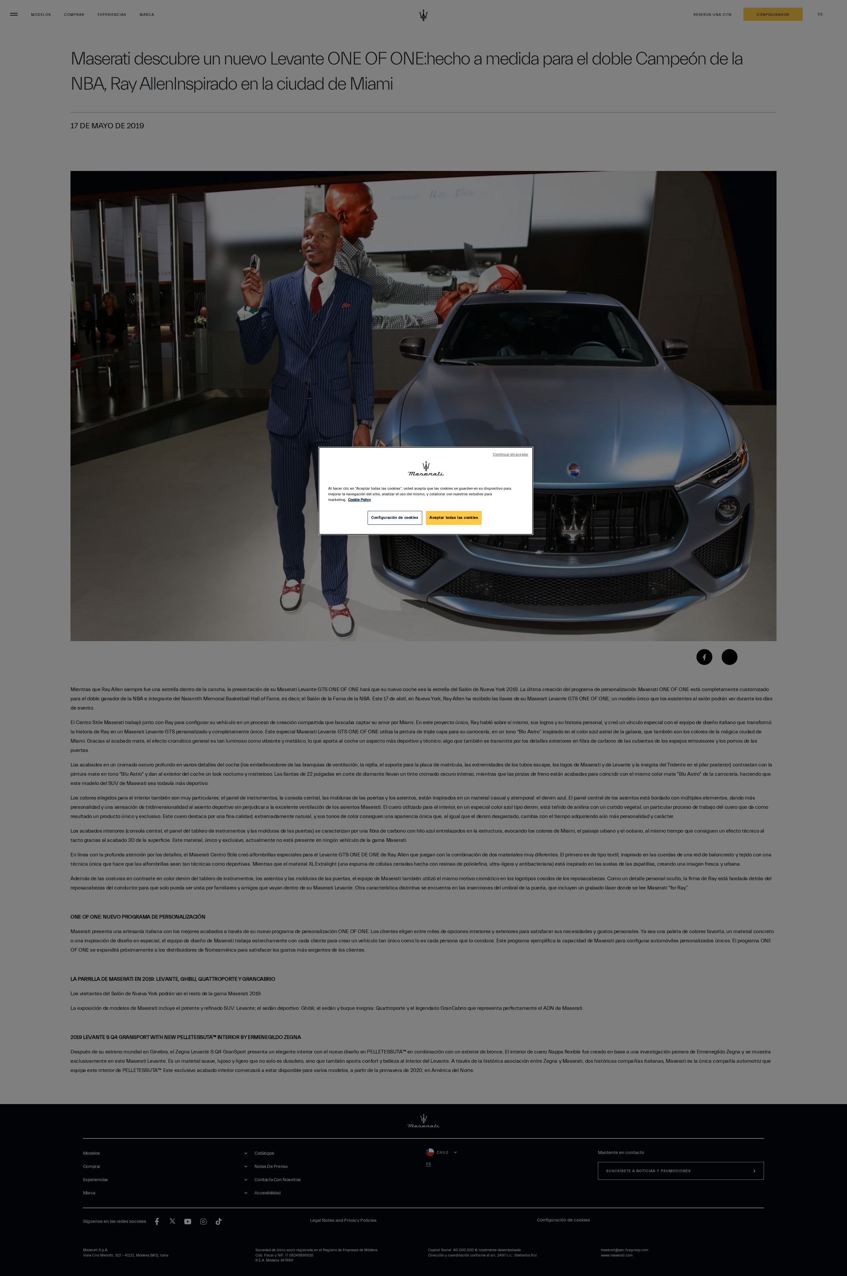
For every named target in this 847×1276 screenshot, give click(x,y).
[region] (425, 491)
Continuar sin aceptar (510, 455)
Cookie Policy (359, 500)
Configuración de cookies (395, 517)
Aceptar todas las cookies (453, 517)
